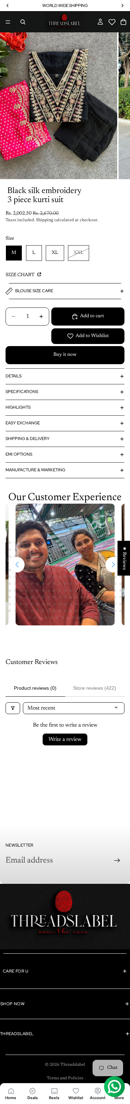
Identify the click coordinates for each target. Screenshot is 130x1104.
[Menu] (8, 22)
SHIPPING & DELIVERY (28, 438)
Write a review (65, 739)
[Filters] (13, 708)
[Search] (23, 22)
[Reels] (54, 1090)
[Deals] (32, 1090)
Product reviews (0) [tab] (35, 688)
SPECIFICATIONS (22, 391)
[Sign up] (117, 860)
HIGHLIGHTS (18, 407)
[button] (112, 22)
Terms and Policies (65, 1078)
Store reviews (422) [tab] (94, 688)
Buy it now (65, 354)
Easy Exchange (23, 423)
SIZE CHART (21, 275)
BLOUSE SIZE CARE (34, 291)
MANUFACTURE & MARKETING (35, 470)
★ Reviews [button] (124, 558)
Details (13, 376)
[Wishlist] (75, 1090)
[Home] (10, 1090)
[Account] (97, 1090)
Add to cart (92, 316)
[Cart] (123, 22)
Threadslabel (72, 1065)
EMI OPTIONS (19, 454)
